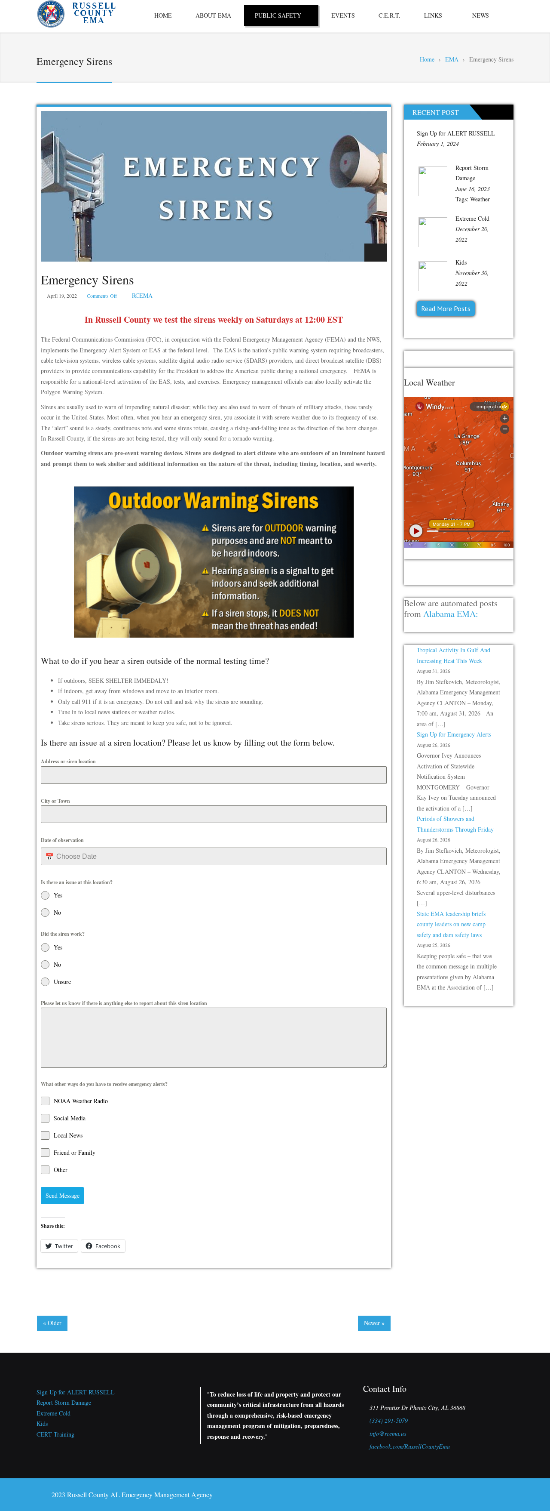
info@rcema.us (388, 1433)
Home (163, 15)
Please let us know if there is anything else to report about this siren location (124, 1003)
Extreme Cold (472, 218)
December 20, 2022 (472, 234)
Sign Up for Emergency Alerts (454, 734)
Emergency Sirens (87, 279)
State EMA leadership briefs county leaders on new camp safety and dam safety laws (451, 924)
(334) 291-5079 (389, 1420)
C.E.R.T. (389, 15)
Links (433, 15)
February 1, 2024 (438, 143)
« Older (52, 1323)
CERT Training (55, 1434)
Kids (461, 262)
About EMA (213, 15)
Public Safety (278, 15)
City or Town (55, 801)
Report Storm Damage (64, 1402)
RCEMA (142, 295)
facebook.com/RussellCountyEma (410, 1446)
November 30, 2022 (472, 277)
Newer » (374, 1323)
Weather (480, 199)
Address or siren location (68, 761)
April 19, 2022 (62, 295)
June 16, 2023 (472, 189)
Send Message (62, 1195)
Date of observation (62, 840)
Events (343, 15)
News (480, 15)
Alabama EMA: (450, 614)
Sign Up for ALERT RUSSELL (456, 133)
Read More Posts (446, 308)
